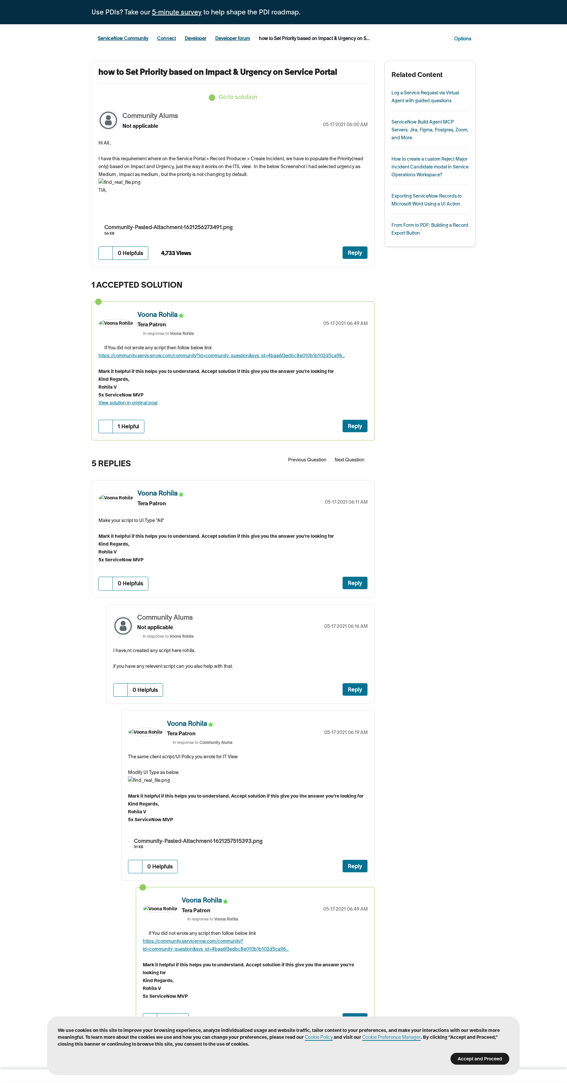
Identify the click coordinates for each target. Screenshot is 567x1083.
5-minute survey (177, 12)
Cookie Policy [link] (319, 1037)
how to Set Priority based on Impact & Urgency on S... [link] (314, 38)
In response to (168, 333)
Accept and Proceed (480, 1059)
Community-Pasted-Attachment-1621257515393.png (198, 841)
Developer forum (232, 38)
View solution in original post (128, 403)
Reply (355, 252)
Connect (166, 38)
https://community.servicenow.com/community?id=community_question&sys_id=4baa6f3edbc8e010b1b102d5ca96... (221, 355)
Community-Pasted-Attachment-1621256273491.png (168, 227)
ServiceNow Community (123, 38)
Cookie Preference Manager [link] (391, 1037)
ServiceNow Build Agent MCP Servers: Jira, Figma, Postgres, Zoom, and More (430, 130)
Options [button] (462, 39)
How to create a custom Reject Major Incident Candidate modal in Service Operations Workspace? (430, 167)
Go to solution (238, 97)
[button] (106, 253)
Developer (195, 38)
